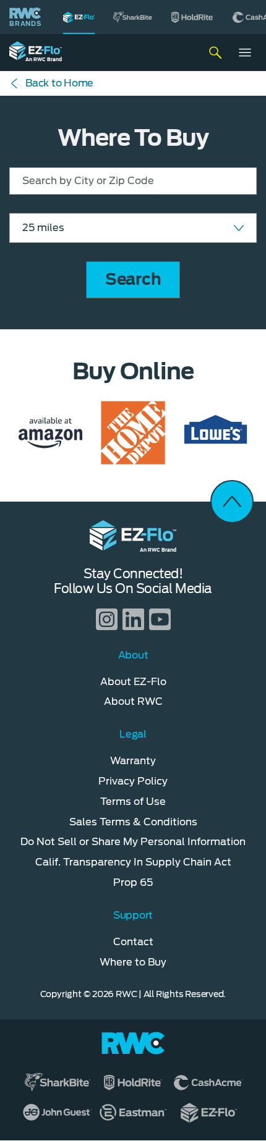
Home (59, 83)
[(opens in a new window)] (133, 17)
